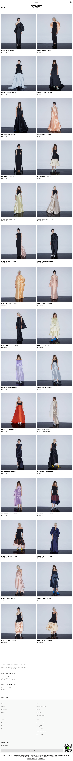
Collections (4, 709)
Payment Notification (41, 706)
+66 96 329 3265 (5, 678)
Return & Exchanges (41, 731)
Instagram (3, 728)
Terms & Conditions (41, 723)
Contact (38, 709)
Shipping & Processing (42, 734)
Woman (3, 706)
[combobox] (69, 6)
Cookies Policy (40, 728)
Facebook (3, 723)
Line (2, 726)
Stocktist (38, 712)
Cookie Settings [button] (32, 758)
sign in (67, 2)
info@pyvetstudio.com (6, 676)
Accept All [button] (41, 758)
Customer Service (40, 715)
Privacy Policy (39, 726)
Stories (3, 712)
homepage (4, 697)
